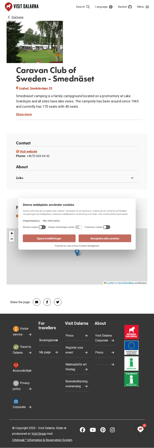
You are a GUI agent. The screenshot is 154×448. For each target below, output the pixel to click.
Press (70, 335)
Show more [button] (24, 114)
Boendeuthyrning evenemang (77, 384)
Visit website (28, 151)
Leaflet (110, 282)
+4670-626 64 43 (38, 156)
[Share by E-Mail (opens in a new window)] (35, 302)
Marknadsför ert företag (76, 367)
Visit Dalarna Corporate (103, 338)
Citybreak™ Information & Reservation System (42, 440)
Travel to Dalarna (22, 349)
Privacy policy (21, 386)
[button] (77, 178)
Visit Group (39, 433)
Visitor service (21, 331)
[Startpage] (21, 7)
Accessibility (21, 370)
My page (45, 352)
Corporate (19, 407)
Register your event (74, 350)
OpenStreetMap (126, 282)
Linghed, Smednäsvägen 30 (35, 88)
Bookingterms (48, 340)
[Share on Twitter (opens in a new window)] (56, 302)
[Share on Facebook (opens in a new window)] (45, 302)
